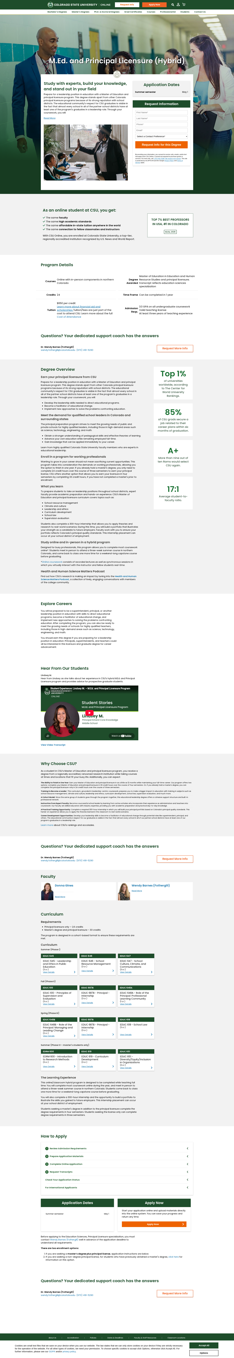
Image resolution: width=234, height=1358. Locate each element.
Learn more (47, 825)
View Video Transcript (53, 744)
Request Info (127, 4)
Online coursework (52, 561)
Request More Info (175, 348)
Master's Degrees (80, 11)
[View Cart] (183, 5)
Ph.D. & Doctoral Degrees (106, 11)
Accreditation (73, 1338)
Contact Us (200, 11)
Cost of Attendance (69, 317)
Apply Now (154, 4)
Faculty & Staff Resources (145, 1338)
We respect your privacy (173, 158)
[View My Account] (178, 5)
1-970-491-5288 (159, 158)
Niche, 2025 (170, 232)
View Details (48, 972)
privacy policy (69, 1351)
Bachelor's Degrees (57, 11)
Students (184, 11)
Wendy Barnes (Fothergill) (151, 885)
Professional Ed (168, 11)
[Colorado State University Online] (79, 5)
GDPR (52, 1351)
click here (173, 1256)
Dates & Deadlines (115, 1338)
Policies (93, 1338)
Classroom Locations (176, 1338)
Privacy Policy (169, 161)
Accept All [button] (204, 1345)
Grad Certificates (133, 11)
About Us (52, 1338)
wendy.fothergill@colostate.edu (58, 350)
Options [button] (204, 1353)
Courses (151, 11)
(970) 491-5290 (84, 350)
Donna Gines (64, 885)
